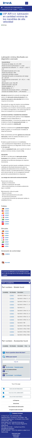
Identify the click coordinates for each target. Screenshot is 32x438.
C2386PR (7, 222)
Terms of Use (4, 432)
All (3, 367)
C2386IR (7, 244)
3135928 (12, 316)
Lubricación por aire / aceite (9, 9)
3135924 (12, 304)
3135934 (12, 334)
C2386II (6, 240)
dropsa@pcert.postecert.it (7, 428)
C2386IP (7, 242)
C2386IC (7, 246)
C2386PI (7, 217)
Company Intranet (17, 413)
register (5, 275)
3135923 (12, 301)
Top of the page (16, 384)
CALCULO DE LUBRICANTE (16, 393)
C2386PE (7, 211)
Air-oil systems (9, 367)
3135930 (12, 322)
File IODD (7, 262)
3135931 (12, 325)
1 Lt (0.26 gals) (9, 375)
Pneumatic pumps (18, 367)
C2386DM (7, 254)
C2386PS (7, 213)
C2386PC (7, 224)
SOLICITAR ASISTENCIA (16, 397)
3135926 (12, 310)
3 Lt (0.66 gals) (18, 375)
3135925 (12, 307)
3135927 (12, 313)
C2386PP (7, 219)
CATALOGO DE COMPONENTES (13, 7)
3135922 (12, 298)
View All (16, 362)
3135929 (12, 319)
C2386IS (7, 235)
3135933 (12, 331)
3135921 (12, 295)
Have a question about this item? (15, 352)
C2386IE (7, 233)
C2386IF (7, 238)
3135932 (12, 328)
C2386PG (7, 209)
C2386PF (7, 215)
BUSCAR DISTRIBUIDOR (16, 389)
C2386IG (7, 231)
